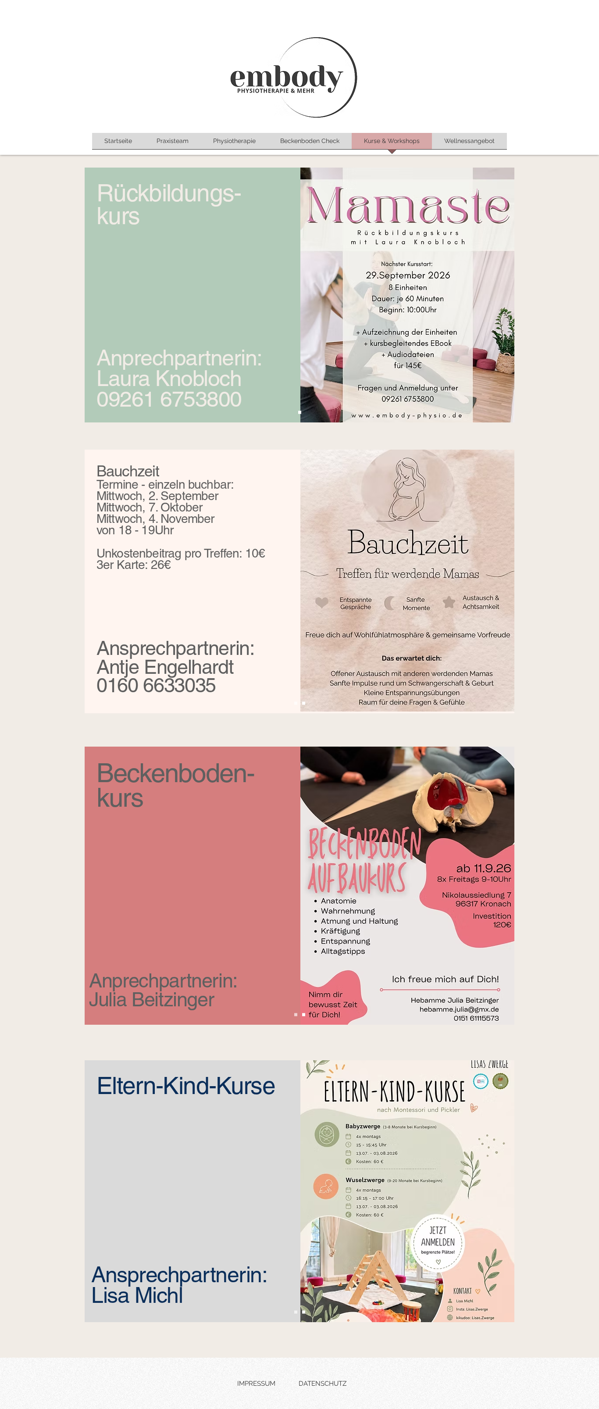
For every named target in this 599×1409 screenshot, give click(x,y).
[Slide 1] (299, 412)
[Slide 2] (303, 703)
